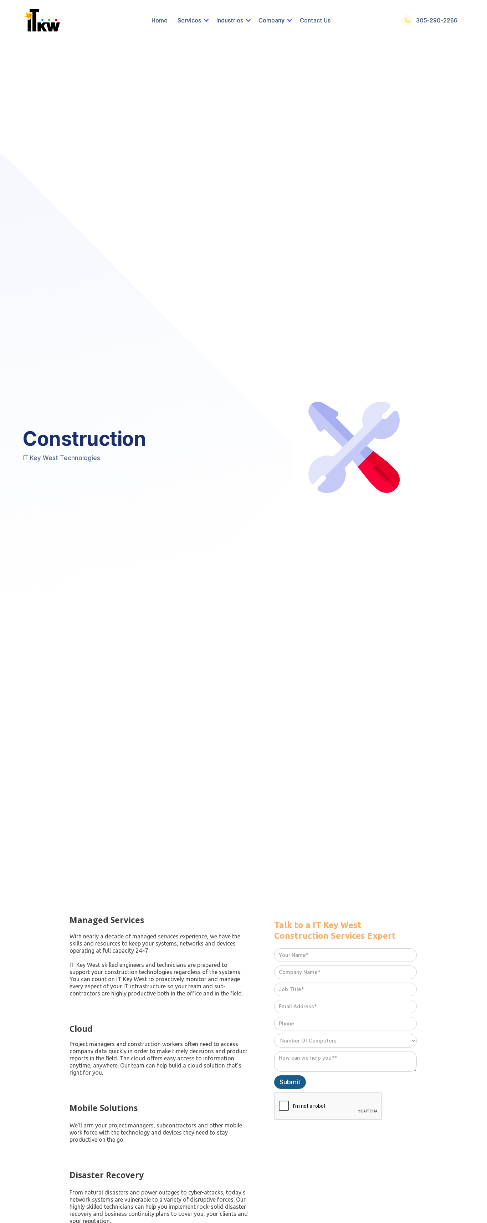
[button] (192, 20)
